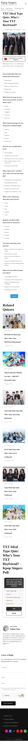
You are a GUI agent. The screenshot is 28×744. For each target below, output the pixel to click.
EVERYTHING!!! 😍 (11, 591)
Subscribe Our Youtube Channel (16, 59)
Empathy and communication (12, 286)
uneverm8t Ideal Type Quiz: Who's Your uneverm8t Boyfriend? (13, 414)
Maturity (7, 232)
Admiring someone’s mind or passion (14, 158)
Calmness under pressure (11, 86)
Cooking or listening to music (12, 188)
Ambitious (7, 135)
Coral (6, 215)
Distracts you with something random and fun (14, 264)
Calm (6, 132)
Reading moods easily (10, 92)
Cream (6, 206)
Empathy (7, 235)
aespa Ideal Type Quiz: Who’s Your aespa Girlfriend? (12, 491)
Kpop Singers (8, 2)
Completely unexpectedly (11, 165)
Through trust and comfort (11, 155)
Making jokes (8, 89)
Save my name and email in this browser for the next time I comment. (14, 688)
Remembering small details (11, 83)
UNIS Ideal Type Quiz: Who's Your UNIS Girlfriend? (12, 529)
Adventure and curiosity (11, 289)
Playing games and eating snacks (13, 180)
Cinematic (7, 115)
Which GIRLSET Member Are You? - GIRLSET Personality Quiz (13, 376)
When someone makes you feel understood (13, 162)
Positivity (7, 226)
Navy (6, 209)
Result (14, 613)
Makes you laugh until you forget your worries (14, 250)
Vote (14, 608)
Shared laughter (9, 152)
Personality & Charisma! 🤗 (13, 597)
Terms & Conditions (11, 723)
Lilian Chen (8, 29)
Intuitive (7, 138)
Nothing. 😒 (9, 600)
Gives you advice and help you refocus (12, 257)
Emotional (7, 109)
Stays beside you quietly (11, 254)
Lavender (7, 212)
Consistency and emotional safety (13, 279)
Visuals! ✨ (9, 594)
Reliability (7, 229)
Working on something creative (12, 185)
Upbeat (6, 106)
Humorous (7, 118)
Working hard (8, 80)
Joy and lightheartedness (11, 276)
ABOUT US (8, 716)
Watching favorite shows (11, 183)
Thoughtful (7, 112)
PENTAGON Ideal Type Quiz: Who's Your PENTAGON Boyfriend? (12, 338)
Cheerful (7, 129)
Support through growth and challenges (12, 283)
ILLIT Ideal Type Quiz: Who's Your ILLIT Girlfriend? (12, 453)
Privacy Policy (9, 719)
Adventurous (8, 141)
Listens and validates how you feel (13, 261)
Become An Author (11, 726)
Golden (6, 203)
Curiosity (7, 238)
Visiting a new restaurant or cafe (13, 191)
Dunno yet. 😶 (10, 603)
